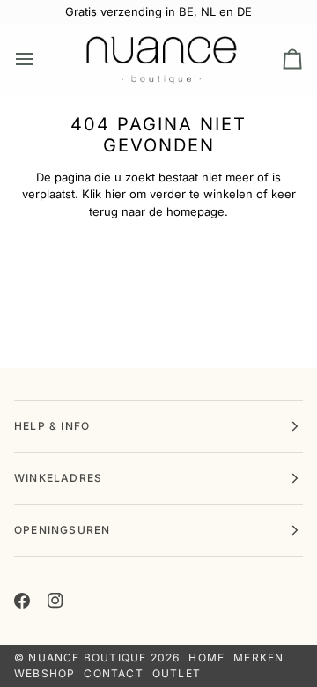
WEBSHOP (44, 673)
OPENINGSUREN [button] (62, 529)
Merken (258, 657)
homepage (195, 211)
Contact (113, 673)
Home (206, 657)
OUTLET (176, 673)
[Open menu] (40, 60)
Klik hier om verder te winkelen (167, 194)
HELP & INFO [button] (52, 425)
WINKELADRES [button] (58, 477)
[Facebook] (22, 601)
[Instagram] (55, 601)
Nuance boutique (87, 657)
